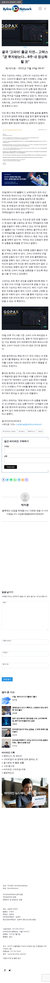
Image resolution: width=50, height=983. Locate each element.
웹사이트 (6, 664)
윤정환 (14, 713)
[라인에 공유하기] (11, 480)
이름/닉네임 (7, 640)
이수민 (14, 746)
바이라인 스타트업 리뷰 (14, 769)
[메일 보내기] (23, 480)
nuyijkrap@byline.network (29, 424)
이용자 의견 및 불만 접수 (12, 958)
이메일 (5, 652)
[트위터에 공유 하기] (7, 480)
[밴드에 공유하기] (15, 480)
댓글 (5, 602)
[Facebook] (5, 970)
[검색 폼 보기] (40, 8)
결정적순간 (8, 773)
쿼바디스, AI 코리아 (12, 756)
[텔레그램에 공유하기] (19, 480)
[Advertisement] (25, 560)
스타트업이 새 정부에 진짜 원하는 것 (20, 759)
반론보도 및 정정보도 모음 (12, 900)
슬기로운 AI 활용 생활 (13, 762)
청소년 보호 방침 (29, 919)
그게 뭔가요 (9, 766)
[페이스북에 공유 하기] (4, 480)
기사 (25, 47)
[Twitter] (10, 970)
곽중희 (14, 724)
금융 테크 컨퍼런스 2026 (11, 2)
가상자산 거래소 (9, 431)
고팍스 (22, 431)
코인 (40, 431)
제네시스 (31, 431)
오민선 (14, 735)
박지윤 (12, 68)
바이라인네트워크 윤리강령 (13, 894)
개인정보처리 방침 (9, 897)
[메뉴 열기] (45, 8)
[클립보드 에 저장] (27, 480)
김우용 (14, 700)
